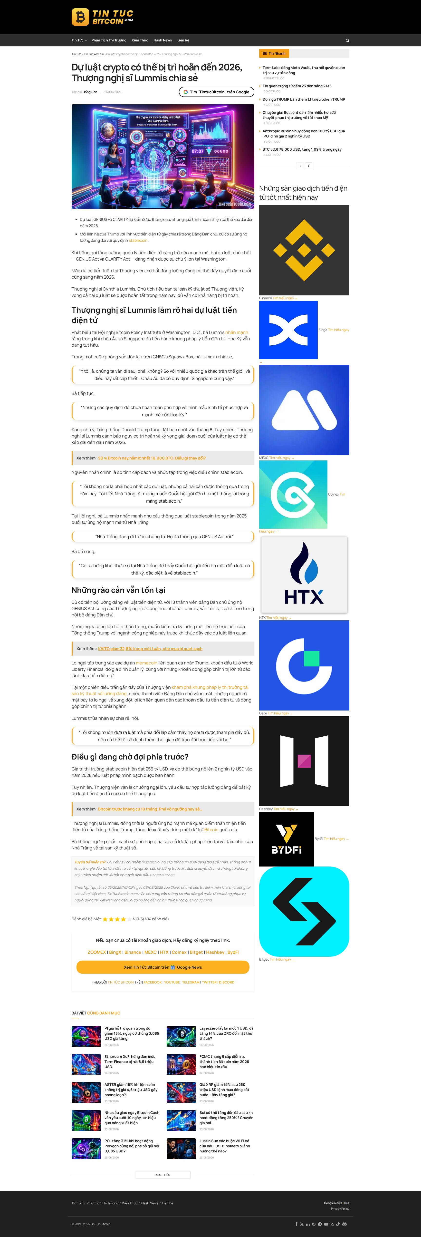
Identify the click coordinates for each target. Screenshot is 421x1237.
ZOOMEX (96, 952)
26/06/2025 (113, 92)
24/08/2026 (112, 1045)
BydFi (233, 952)
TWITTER (209, 982)
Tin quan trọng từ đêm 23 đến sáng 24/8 (297, 85)
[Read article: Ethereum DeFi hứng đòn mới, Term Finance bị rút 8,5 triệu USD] (86, 1064)
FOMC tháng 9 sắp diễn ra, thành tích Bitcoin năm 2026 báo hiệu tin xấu (224, 1061)
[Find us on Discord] (344, 1224)
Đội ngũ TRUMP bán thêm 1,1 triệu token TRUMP (304, 99)
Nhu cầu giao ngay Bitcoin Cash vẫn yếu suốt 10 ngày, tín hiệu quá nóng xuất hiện (132, 1117)
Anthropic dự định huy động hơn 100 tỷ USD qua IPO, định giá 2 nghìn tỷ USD (304, 133)
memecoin (146, 663)
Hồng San (90, 92)
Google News (333, 1203)
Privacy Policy (340, 1209)
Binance (132, 952)
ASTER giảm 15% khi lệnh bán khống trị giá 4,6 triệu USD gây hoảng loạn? (131, 1089)
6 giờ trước (272, 154)
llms (346, 1203)
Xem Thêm (163, 1175)
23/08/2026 (112, 1101)
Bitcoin (211, 829)
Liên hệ (183, 40)
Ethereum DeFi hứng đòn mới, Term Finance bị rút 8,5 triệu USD (130, 1061)
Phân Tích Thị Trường (109, 40)
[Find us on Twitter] (302, 1224)
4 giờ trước (272, 123)
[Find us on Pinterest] (314, 1224)
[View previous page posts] (300, 165)
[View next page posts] (308, 165)
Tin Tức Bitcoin (100, 1224)
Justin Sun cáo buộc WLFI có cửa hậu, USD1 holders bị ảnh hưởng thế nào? (225, 1146)
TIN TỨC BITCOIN (120, 982)
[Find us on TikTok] (338, 1224)
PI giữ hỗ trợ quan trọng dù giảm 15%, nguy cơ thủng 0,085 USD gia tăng (132, 1033)
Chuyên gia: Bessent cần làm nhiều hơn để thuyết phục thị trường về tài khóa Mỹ (299, 115)
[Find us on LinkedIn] (308, 1224)
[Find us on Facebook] (296, 1224)
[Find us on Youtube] (326, 1224)
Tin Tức (78, 40)
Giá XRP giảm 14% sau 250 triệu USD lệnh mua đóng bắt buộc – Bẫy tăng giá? (224, 1089)
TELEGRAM (191, 982)
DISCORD (226, 982)
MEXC (150, 952)
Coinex (179, 952)
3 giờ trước (272, 105)
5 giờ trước (272, 141)
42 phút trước (274, 78)
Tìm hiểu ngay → (285, 298)
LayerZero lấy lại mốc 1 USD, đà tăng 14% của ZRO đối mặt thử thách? (227, 1033)
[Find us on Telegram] (320, 1224)
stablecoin (138, 240)
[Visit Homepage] (102, 17)
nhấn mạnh (236, 332)
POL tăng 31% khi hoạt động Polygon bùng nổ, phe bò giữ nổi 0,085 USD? (132, 1146)
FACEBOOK (153, 982)
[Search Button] (347, 40)
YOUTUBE (172, 982)
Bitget (196, 952)
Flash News (162, 40)
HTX (164, 952)
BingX (115, 952)
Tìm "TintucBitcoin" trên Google (219, 92)
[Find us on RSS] (332, 1224)
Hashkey (215, 952)
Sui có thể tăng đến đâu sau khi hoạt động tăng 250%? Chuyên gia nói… (227, 1117)
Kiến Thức (140, 40)
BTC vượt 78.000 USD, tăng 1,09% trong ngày (302, 149)
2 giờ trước (272, 91)
